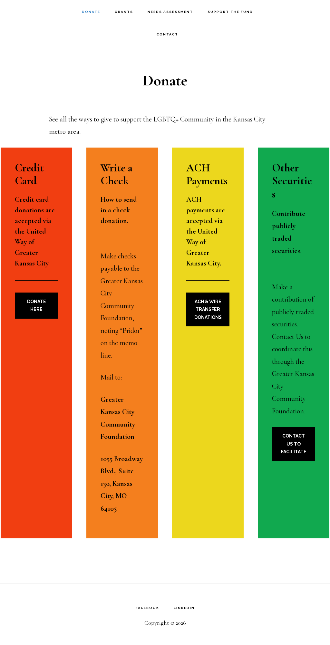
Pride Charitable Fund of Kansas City (42, 11)
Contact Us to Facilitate (293, 443)
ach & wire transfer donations (208, 309)
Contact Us (287, 336)
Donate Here (36, 305)
